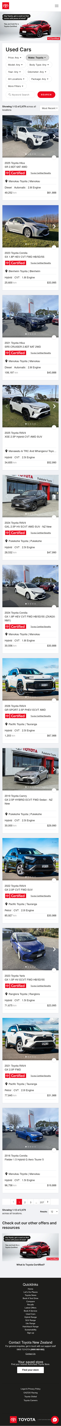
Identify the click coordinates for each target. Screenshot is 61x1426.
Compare (30, 1301)
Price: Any (15, 57)
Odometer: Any (37, 72)
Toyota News (30, 1295)
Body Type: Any (40, 64)
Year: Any (15, 72)
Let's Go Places (31, 1292)
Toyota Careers (30, 1400)
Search (46, 94)
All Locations (16, 79)
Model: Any (16, 64)
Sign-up (30, 1333)
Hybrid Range (30, 1317)
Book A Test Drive (30, 1298)
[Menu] (57, 5)
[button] (55, 1420)
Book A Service (30, 1311)
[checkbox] (54, 157)
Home (30, 1289)
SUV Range (30, 1320)
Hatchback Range (31, 1326)
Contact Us (30, 1354)
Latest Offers (30, 1308)
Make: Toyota (37, 57)
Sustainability (30, 1330)
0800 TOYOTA (30, 1349)
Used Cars (30, 1314)
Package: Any (40, 79)
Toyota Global (30, 1396)
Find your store (30, 1370)
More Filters (16, 86)
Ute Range (30, 1323)
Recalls (30, 1304)
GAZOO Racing (31, 1393)
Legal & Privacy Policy (30, 1389)
